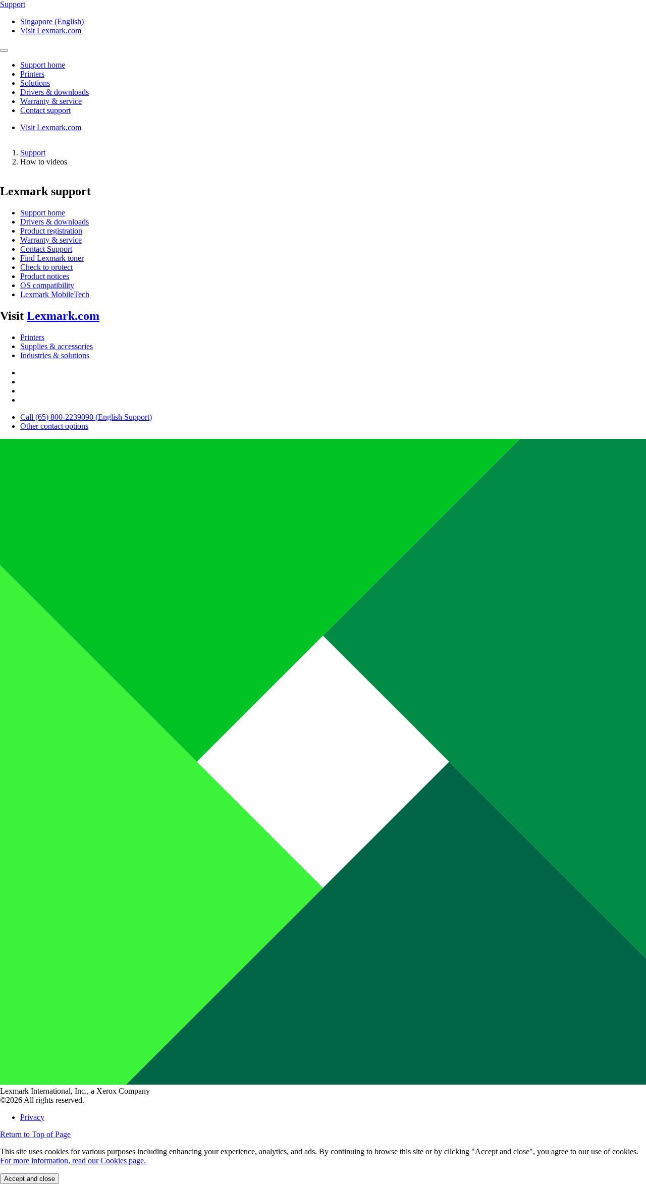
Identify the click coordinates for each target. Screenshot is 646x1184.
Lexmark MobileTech (54, 294)
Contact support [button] (45, 110)
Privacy (32, 1117)
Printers (32, 337)
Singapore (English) (52, 21)
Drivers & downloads (54, 221)
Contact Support (46, 249)
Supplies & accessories (56, 346)
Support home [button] (42, 65)
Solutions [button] (35, 83)
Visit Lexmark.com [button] (50, 30)
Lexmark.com (63, 315)
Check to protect (46, 267)
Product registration (51, 231)
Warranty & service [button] (51, 101)
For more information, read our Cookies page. (73, 1160)
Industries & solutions (54, 355)
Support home (42, 212)
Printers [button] (32, 74)
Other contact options (54, 426)
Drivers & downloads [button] (54, 92)
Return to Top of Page (35, 1134)
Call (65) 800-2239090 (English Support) (86, 417)
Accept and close (29, 1178)
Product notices (44, 276)
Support (32, 152)
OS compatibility (47, 285)
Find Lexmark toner (52, 258)
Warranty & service (51, 240)
